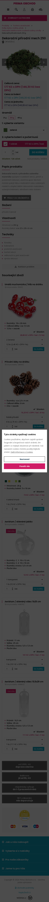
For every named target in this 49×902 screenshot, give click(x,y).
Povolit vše (24, 466)
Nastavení (24, 459)
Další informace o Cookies (22, 452)
